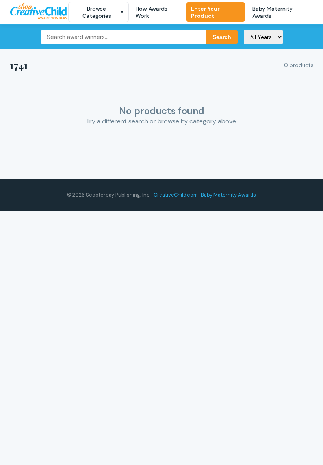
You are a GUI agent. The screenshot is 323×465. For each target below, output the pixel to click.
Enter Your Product (205, 12)
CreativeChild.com (176, 195)
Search (222, 37)
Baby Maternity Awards (272, 12)
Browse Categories (102, 12)
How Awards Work (151, 12)
